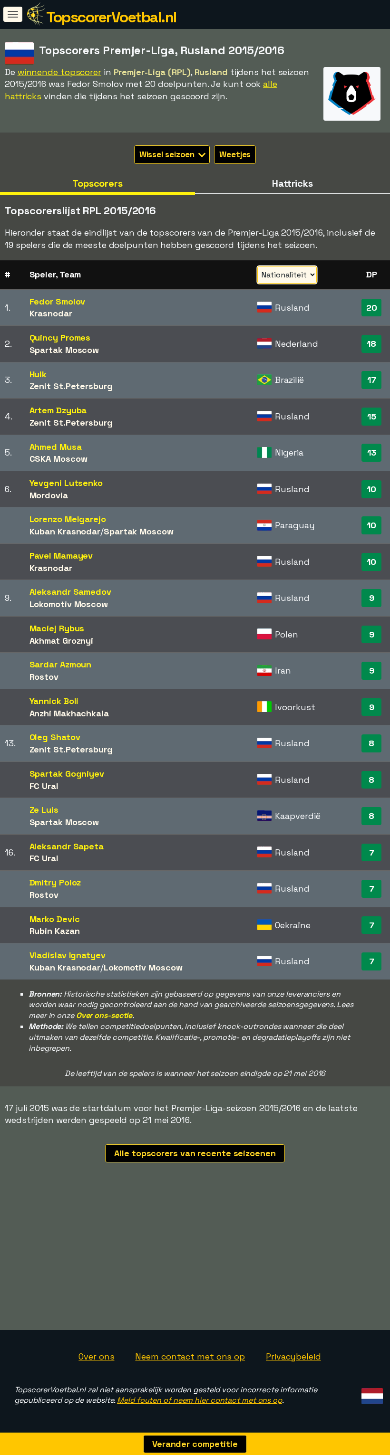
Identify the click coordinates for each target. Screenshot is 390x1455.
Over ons (96, 1356)
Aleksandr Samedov (70, 591)
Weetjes (235, 154)
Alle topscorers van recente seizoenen (194, 1153)
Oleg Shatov (54, 737)
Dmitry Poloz (55, 882)
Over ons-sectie (104, 1015)
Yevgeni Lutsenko (66, 482)
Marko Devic (54, 918)
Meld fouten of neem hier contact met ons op (199, 1400)
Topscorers (97, 183)
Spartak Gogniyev (66, 773)
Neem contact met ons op (190, 1356)
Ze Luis (43, 809)
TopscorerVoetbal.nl (111, 17)
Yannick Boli (54, 700)
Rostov (43, 676)
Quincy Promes (60, 337)
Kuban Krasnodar (65, 531)
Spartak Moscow (64, 349)
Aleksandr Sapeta (66, 846)
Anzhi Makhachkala (69, 713)
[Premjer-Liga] (352, 111)
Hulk (38, 374)
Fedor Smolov (57, 301)
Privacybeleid (293, 1356)
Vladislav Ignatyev (67, 955)
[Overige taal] (370, 1393)
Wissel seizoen (168, 154)
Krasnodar (50, 313)
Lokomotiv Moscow (68, 604)
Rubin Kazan (54, 930)
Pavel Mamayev (61, 555)
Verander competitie (195, 1443)
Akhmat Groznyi (61, 640)
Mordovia (48, 495)
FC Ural (43, 785)
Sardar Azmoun (60, 664)
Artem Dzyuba (58, 410)
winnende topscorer (59, 72)
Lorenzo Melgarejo (67, 519)
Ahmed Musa (55, 446)
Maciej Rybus (57, 628)
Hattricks (292, 183)
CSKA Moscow (58, 458)
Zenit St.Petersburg (71, 385)
